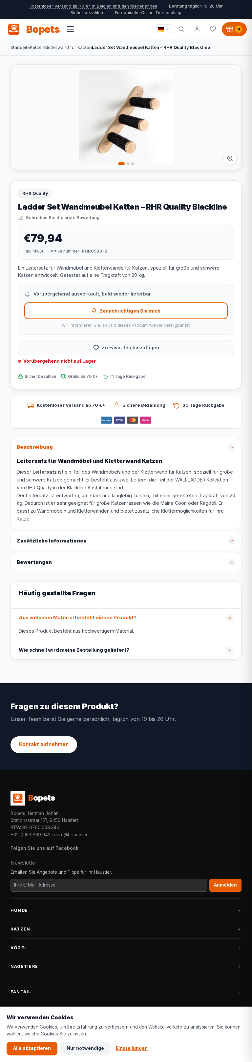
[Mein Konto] (196, 29)
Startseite (20, 47)
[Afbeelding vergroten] (230, 158)
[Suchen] (181, 29)
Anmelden (225, 885)
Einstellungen (132, 1048)
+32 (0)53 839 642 (30, 834)
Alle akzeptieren (32, 1048)
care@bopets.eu (71, 834)
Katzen (37, 47)
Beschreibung (35, 447)
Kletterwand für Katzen (68, 47)
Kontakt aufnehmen (44, 744)
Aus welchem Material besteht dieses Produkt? (77, 618)
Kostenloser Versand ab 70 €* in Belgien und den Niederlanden (93, 6)
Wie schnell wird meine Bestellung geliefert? (74, 650)
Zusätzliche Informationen (52, 541)
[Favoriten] (212, 29)
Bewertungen (34, 562)
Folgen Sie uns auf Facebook (44, 848)
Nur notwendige (85, 1048)
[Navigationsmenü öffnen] (70, 29)
